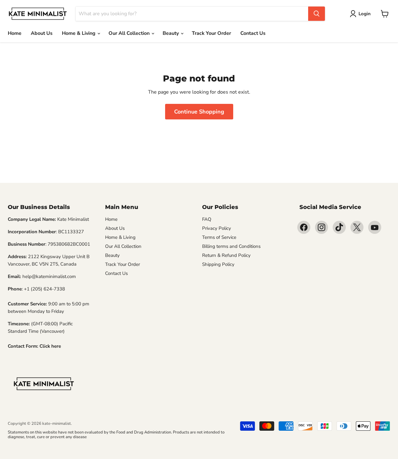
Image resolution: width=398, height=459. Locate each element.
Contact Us (253, 33)
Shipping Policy (218, 264)
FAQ (206, 219)
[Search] (316, 14)
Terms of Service (219, 237)
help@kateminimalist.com (49, 276)
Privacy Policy (216, 228)
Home (14, 33)
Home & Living (79, 33)
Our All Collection (130, 33)
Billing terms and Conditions (231, 246)
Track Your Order (211, 33)
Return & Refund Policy (226, 255)
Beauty (171, 33)
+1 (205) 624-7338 (44, 289)
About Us (42, 33)
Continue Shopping (199, 111)
